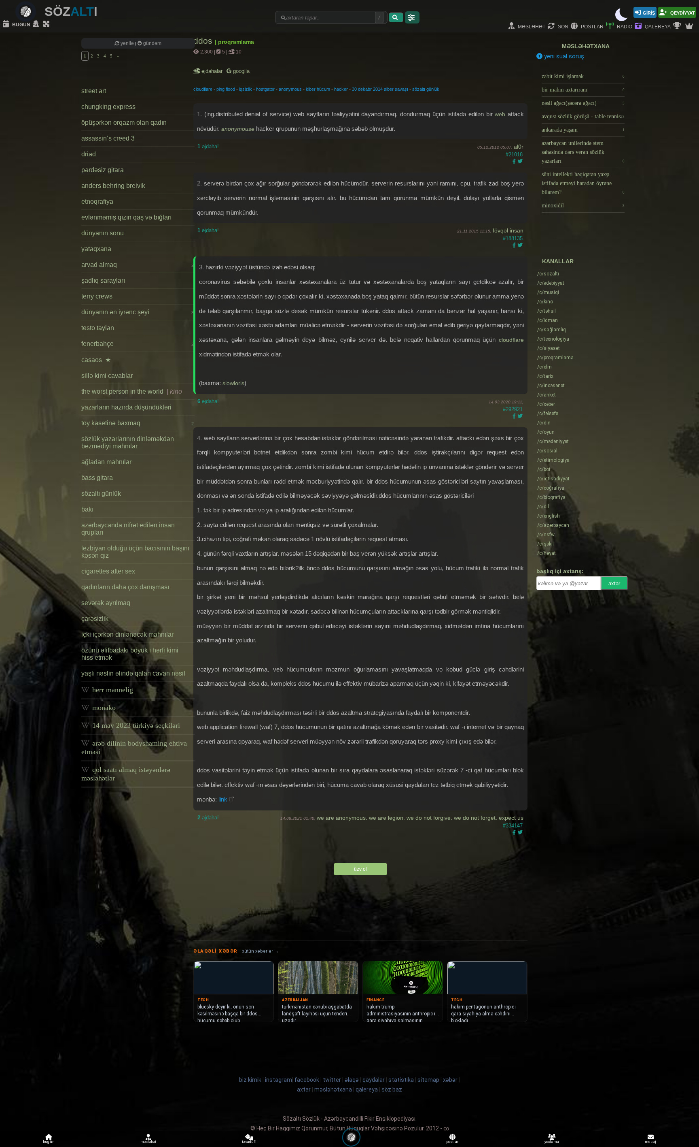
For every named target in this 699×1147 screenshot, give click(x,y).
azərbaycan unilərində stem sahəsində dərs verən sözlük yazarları (583, 152)
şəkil (545, 544)
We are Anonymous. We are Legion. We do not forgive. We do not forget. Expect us (420, 817)
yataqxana (96, 248)
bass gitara (97, 477)
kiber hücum (318, 89)
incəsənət (551, 385)
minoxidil (583, 206)
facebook (306, 1080)
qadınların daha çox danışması (125, 587)
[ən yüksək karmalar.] (690, 26)
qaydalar (373, 1080)
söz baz (391, 1089)
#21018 (514, 154)
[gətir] (396, 17)
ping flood (225, 89)
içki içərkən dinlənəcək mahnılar (127, 634)
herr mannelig (111, 690)
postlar (592, 26)
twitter (332, 1080)
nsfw (546, 534)
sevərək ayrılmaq (105, 602)
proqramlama (555, 357)
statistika (401, 1080)
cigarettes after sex (108, 571)
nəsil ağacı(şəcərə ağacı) (583, 103)
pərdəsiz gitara (102, 169)
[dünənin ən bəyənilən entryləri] (678, 26)
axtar (614, 583)
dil (543, 507)
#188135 (513, 238)
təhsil (546, 311)
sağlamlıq (551, 330)
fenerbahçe (137, 343)
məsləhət (531, 26)
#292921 (513, 409)
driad (88, 154)
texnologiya (553, 339)
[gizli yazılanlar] (37, 24)
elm (544, 367)
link (222, 799)
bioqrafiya (551, 497)
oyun (546, 432)
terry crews (96, 296)
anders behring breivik (113, 185)
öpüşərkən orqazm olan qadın (124, 122)
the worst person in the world (131, 391)
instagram (278, 1080)
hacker (341, 89)
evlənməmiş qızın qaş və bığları (126, 217)
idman (547, 320)
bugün (20, 24)
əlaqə (352, 1080)
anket (546, 395)
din (544, 423)
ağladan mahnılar (106, 461)
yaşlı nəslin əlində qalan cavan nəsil (133, 673)
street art (93, 90)
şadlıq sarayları (103, 280)
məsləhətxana (586, 46)
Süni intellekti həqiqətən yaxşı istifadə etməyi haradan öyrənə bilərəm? (583, 183)
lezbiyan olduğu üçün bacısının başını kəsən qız (135, 552)
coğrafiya (550, 488)
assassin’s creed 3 (108, 138)
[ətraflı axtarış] (412, 17)
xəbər (546, 404)
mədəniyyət (553, 441)
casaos (96, 359)
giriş (649, 12)
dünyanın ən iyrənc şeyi (137, 312)
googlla (240, 71)
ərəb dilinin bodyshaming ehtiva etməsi (134, 747)
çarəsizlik (94, 618)
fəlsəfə (547, 413)
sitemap (428, 1080)
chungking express (108, 106)
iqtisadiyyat (553, 479)
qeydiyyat (682, 12)
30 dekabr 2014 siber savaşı (380, 89)
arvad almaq (137, 264)
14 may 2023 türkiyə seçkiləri (135, 725)
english (548, 516)
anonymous (290, 89)
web (500, 114)
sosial (547, 451)
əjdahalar (212, 71)
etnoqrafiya (97, 201)
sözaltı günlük (101, 493)
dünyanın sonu (102, 233)
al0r (518, 146)
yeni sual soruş (563, 56)
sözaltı (548, 274)
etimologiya (553, 460)
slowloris (233, 383)
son (562, 26)
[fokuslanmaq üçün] (47, 24)
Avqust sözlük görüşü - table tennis (583, 116)
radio (624, 26)
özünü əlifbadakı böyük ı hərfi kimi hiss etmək (129, 654)
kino (545, 302)
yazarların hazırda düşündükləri (126, 407)
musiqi (548, 292)
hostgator (265, 89)
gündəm (151, 43)
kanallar (558, 261)
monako (103, 708)
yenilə (127, 43)
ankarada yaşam (583, 130)
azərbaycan (553, 525)
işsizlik (245, 89)
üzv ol (360, 869)
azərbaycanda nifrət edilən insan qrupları (128, 529)
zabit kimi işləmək (583, 76)
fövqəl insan (508, 230)
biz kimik (251, 1080)
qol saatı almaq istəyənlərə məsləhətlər (125, 773)
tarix (545, 376)
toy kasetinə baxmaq (137, 423)
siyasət (548, 348)
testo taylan (97, 327)
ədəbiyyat (550, 283)
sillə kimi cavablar (107, 375)
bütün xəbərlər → (260, 951)
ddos (204, 40)
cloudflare (202, 89)
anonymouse (237, 129)
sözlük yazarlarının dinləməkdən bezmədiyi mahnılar (127, 442)
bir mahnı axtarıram (583, 90)
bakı (87, 509)
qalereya (657, 26)
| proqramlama (234, 41)
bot (544, 469)
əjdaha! (208, 146)
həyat (546, 553)
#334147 (513, 826)
